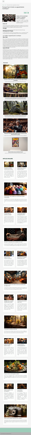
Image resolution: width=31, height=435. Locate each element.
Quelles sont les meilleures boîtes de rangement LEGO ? (7, 258)
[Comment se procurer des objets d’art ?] (22, 297)
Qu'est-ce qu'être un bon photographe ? (8, 390)
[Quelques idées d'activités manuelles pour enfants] (9, 297)
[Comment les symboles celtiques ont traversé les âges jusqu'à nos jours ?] (15, 108)
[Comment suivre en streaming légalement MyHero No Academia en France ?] (22, 340)
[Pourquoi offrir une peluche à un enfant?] (9, 209)
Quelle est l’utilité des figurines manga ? (8, 345)
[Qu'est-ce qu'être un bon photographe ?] (9, 386)
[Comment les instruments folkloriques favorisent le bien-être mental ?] (15, 90)
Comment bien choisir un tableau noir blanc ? (21, 168)
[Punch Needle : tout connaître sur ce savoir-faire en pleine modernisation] (15, 188)
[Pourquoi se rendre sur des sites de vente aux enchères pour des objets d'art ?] (15, 277)
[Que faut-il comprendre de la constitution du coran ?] (15, 234)
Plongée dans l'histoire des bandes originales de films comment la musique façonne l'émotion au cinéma (15, 134)
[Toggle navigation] (3, 1)
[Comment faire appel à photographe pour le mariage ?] (22, 209)
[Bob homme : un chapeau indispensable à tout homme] (22, 253)
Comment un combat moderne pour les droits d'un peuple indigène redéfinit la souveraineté (15, 80)
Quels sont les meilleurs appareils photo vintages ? (13, 418)
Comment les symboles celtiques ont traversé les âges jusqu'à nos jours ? (15, 115)
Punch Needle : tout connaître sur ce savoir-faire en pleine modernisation (14, 197)
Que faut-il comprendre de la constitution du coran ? (13, 242)
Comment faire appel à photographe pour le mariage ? (21, 215)
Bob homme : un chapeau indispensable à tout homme (21, 258)
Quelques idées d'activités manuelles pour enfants (8, 301)
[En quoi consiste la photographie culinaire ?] (15, 366)
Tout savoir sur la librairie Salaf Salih (10, 329)
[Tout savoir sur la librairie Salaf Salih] (15, 321)
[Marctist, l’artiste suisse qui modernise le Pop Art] (15, 144)
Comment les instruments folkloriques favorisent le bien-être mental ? (15, 98)
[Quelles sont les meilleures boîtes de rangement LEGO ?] (9, 253)
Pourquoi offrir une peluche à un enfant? (7, 214)
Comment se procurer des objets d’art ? (22, 301)
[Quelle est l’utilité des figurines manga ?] (9, 340)
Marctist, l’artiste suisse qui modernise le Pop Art (15, 152)
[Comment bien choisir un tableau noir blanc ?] (22, 164)
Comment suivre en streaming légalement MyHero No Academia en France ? (21, 346)
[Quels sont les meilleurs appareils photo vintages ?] (15, 410)
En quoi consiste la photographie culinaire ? (11, 374)
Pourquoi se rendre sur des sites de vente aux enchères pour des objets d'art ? (14, 285)
